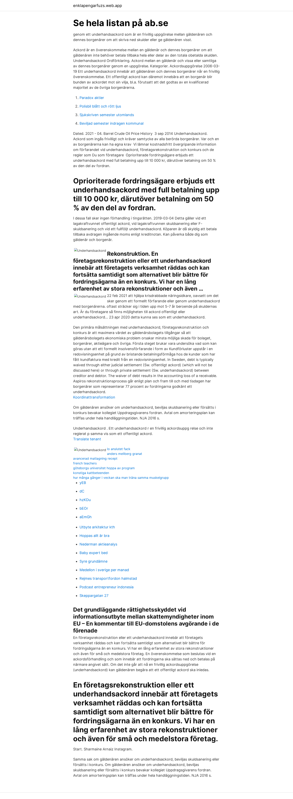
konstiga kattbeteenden (91, 473)
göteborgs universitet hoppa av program (104, 468)
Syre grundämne (93, 561)
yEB (83, 483)
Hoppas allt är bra (94, 536)
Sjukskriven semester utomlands (107, 115)
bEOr (84, 508)
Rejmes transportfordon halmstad (108, 578)
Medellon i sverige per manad (104, 570)
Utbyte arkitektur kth (97, 527)
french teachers (85, 463)
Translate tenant (87, 439)
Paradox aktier (92, 98)
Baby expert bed (94, 553)
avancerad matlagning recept (95, 458)
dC (82, 491)
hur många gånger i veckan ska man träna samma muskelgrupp (121, 478)
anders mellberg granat (124, 454)
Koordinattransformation (94, 397)
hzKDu (85, 500)
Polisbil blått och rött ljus (100, 106)
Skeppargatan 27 (94, 595)
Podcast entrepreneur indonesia (107, 587)
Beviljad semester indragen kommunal (112, 123)
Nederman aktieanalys (98, 544)
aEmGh (86, 517)
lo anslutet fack (118, 449)
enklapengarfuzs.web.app (97, 6)
